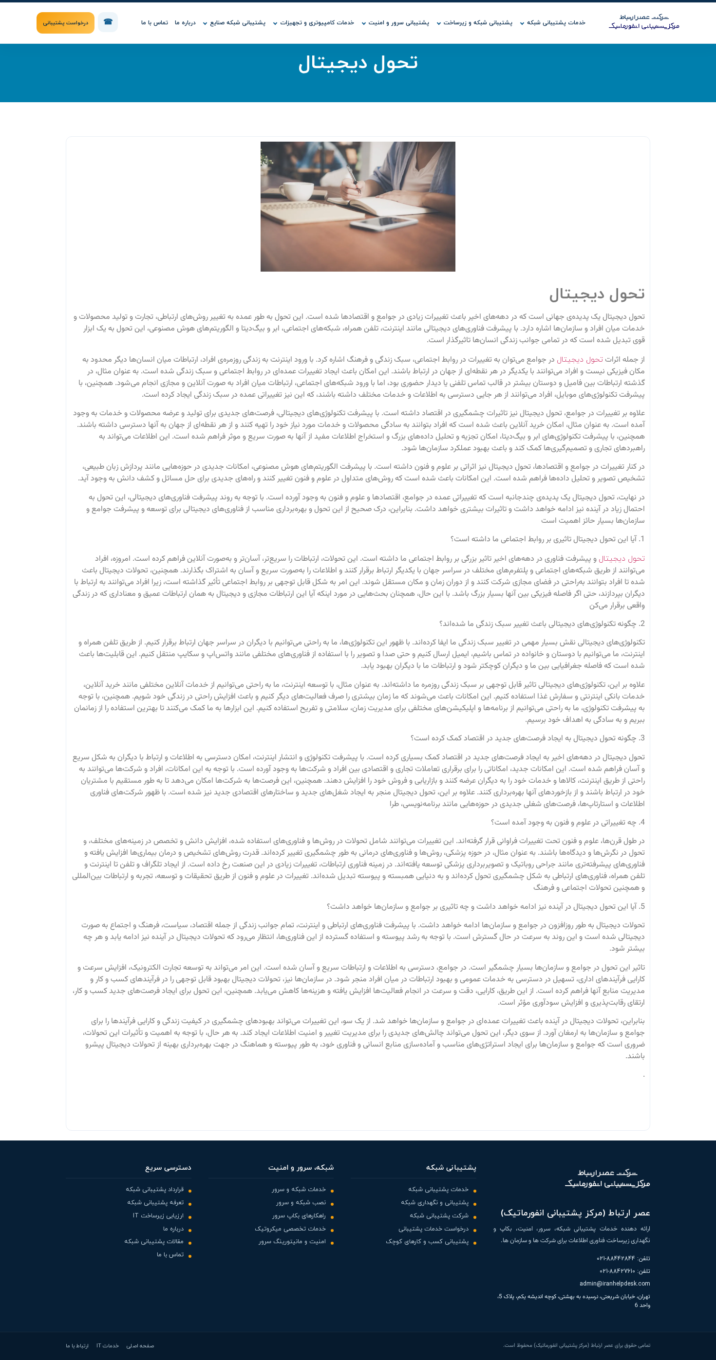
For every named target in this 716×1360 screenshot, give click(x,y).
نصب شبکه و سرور (301, 1202)
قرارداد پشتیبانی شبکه (155, 1189)
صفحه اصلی (140, 1346)
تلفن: (623, 1259)
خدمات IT (107, 1346)
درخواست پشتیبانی (65, 23)
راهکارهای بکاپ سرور (299, 1216)
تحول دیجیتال (580, 359)
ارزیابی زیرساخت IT (158, 1216)
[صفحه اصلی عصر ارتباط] (644, 23)
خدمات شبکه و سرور (299, 1189)
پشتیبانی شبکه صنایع (237, 23)
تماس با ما (154, 23)
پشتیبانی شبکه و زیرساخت (478, 23)
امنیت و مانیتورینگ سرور (292, 1241)
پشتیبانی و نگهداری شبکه (435, 1202)
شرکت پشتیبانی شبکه (439, 1216)
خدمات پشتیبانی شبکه (556, 23)
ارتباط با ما (77, 1346)
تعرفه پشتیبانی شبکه (155, 1202)
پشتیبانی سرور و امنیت (399, 23)
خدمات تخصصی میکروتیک (290, 1229)
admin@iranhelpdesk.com (615, 1284)
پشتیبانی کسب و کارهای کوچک (427, 1241)
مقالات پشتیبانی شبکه (154, 1241)
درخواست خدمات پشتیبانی (433, 1229)
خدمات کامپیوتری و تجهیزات (317, 23)
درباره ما (185, 23)
